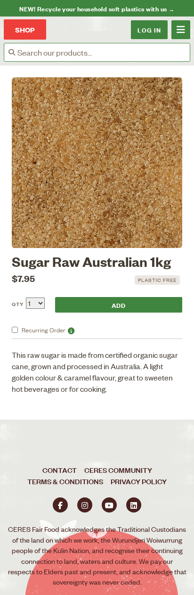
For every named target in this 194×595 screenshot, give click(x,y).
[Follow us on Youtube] (109, 504)
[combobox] (103, 52)
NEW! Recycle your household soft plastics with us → (96, 8)
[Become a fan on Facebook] (60, 504)
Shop (25, 29)
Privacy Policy (139, 481)
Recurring (43, 329)
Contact (59, 470)
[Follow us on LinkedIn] (133, 504)
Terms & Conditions (65, 481)
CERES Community (118, 470)
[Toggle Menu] (180, 29)
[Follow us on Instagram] (84, 504)
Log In (149, 29)
